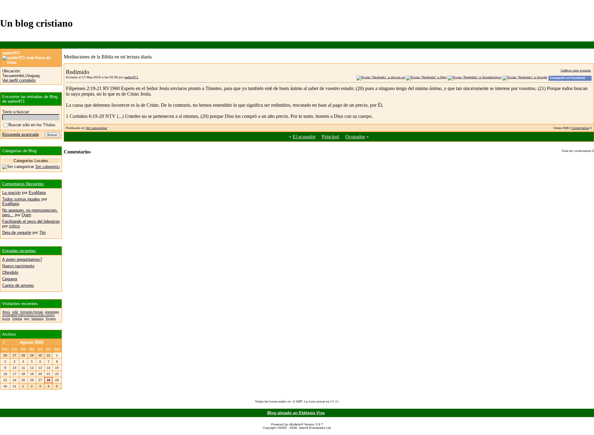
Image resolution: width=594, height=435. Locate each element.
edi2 (15, 311)
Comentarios (580, 128)
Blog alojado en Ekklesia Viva (296, 413)
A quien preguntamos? (22, 259)
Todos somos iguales (21, 199)
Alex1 (6, 311)
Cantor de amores (18, 285)
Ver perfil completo (19, 80)
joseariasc (52, 311)
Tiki (42, 232)
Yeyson (50, 318)
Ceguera (9, 279)
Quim (26, 215)
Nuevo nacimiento (18, 266)
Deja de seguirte (16, 232)
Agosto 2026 (31, 342)
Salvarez (37, 318)
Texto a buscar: (16, 112)
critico (14, 226)
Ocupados (355, 136)
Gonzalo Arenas (31, 311)
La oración (11, 192)
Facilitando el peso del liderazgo (31, 221)
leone (6, 318)
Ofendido (10, 272)
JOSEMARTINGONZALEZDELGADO (28, 315)
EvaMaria (37, 192)
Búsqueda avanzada (20, 134)
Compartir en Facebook (567, 78)
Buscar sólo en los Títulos (31, 125)
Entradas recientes (19, 250)
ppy (26, 318)
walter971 (131, 77)
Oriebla (17, 318)
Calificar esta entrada (576, 70)
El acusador (304, 136)
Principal (330, 136)
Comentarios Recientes (23, 184)
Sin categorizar (96, 128)
